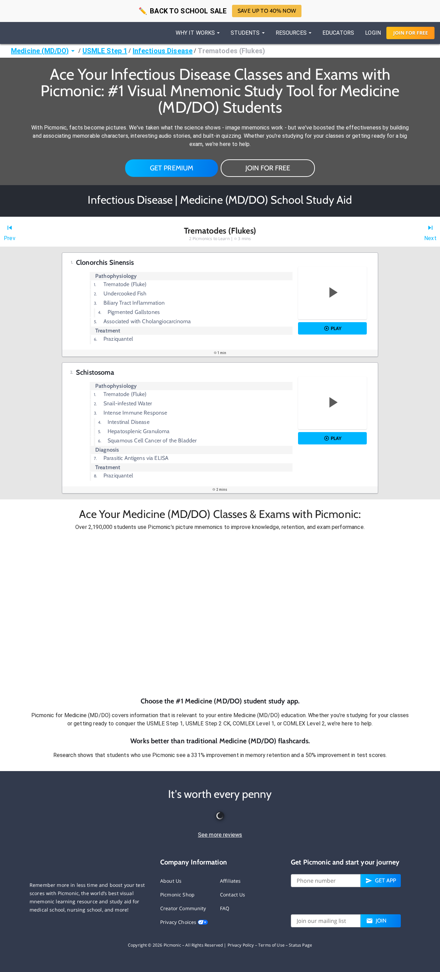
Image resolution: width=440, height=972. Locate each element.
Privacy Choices (179, 922)
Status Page (300, 945)
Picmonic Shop (177, 894)
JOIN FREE (410, 33)
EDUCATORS (338, 33)
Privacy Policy (241, 945)
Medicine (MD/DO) (40, 51)
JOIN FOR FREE (267, 168)
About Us (171, 881)
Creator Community (183, 908)
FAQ (224, 908)
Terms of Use (271, 945)
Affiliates (230, 881)
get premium (172, 168)
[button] (220, 614)
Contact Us (232, 894)
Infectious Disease (163, 51)
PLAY (336, 328)
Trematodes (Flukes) (231, 51)
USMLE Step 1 (105, 51)
